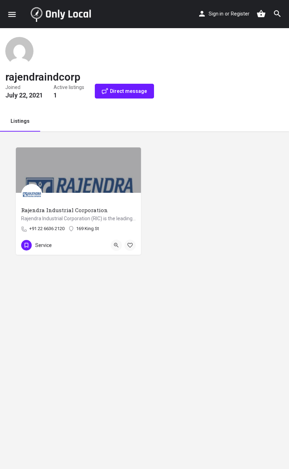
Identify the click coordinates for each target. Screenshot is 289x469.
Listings (20, 121)
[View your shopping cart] (261, 13)
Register (240, 14)
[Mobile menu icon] (12, 14)
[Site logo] (62, 14)
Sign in (216, 14)
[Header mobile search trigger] (277, 13)
